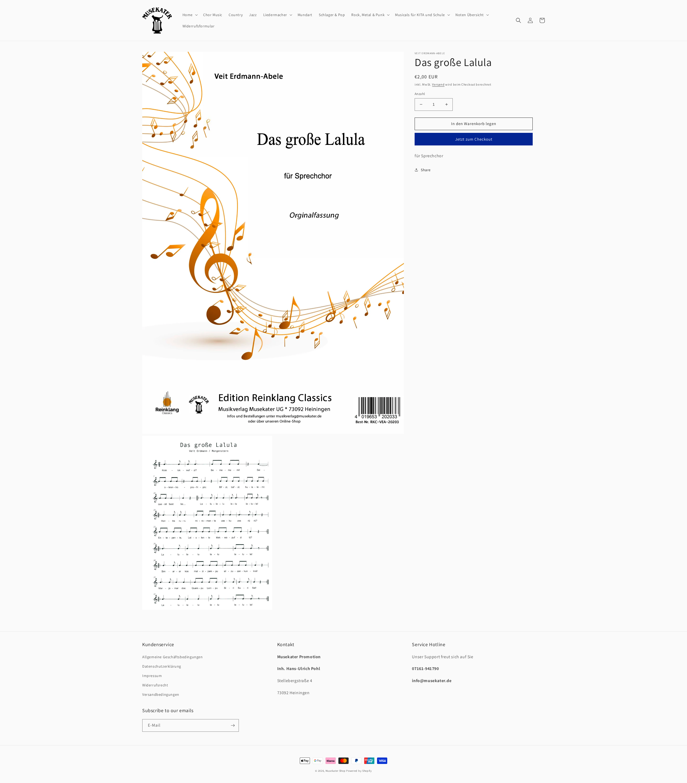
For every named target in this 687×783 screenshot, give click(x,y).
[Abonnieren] (233, 725)
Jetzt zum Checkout (473, 139)
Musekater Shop (336, 771)
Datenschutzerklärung (161, 666)
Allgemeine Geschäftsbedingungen (172, 656)
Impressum (152, 675)
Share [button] (426, 169)
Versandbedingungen (160, 694)
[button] (189, 14)
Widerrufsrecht (155, 685)
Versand (438, 84)
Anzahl (420, 94)
